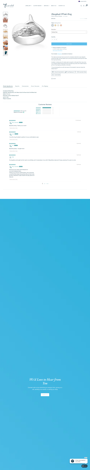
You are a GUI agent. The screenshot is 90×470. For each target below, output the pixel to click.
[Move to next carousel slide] (86, 195)
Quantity (53, 36)
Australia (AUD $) (83, 1)
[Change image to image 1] (5, 14)
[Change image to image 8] (5, 53)
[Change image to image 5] (5, 36)
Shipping (60, 53)
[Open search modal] (81, 5)
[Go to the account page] (84, 5)
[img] (12, 120)
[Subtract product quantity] (52, 39)
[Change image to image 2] (5, 20)
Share (54, 78)
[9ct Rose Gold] (61, 25)
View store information (57, 50)
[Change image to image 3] (5, 25)
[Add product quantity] (56, 39)
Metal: (56, 22)
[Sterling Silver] (52, 25)
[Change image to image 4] (5, 31)
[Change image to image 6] (5, 42)
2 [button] (44, 183)
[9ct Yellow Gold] (55, 25)
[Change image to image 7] (5, 48)
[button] (38, 107)
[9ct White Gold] (58, 25)
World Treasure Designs (56, 16)
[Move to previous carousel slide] (83, 195)
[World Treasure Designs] (8, 5)
